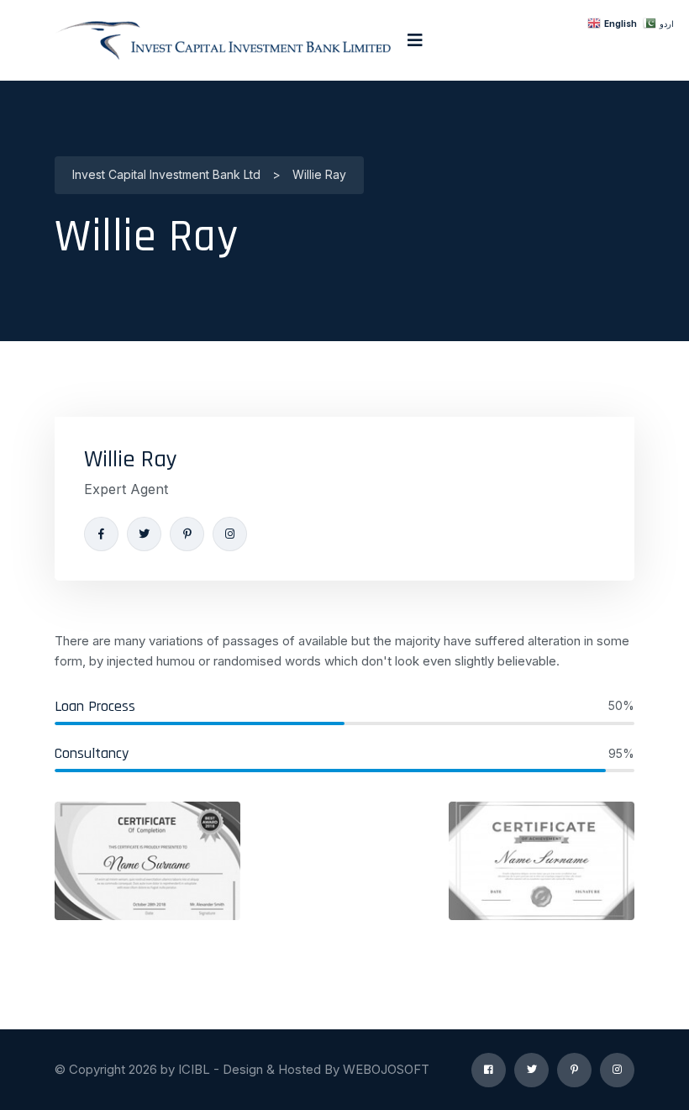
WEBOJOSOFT (386, 1069)
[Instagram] (230, 534)
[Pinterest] (187, 534)
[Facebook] (101, 534)
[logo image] (223, 40)
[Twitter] (144, 534)
